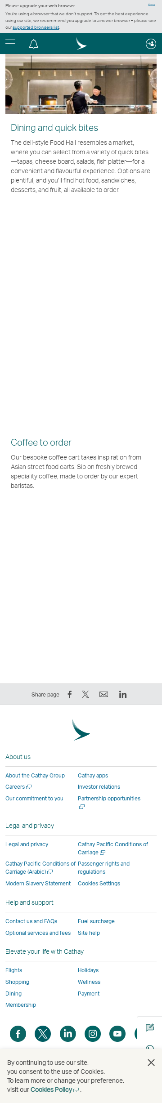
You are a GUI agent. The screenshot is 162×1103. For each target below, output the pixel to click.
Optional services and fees (38, 932)
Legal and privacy (26, 844)
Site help (89, 932)
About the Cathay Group (35, 775)
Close (151, 5)
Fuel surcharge (96, 921)
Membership (20, 1004)
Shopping (17, 981)
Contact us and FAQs (31, 921)
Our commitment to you (34, 798)
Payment (88, 993)
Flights (13, 970)
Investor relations (99, 786)
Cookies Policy (55, 1089)
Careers (19, 786)
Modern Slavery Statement (38, 883)
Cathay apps (93, 775)
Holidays (88, 970)
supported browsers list (36, 27)
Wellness (89, 981)
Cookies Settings (99, 883)
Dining (13, 993)
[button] (33, 43)
